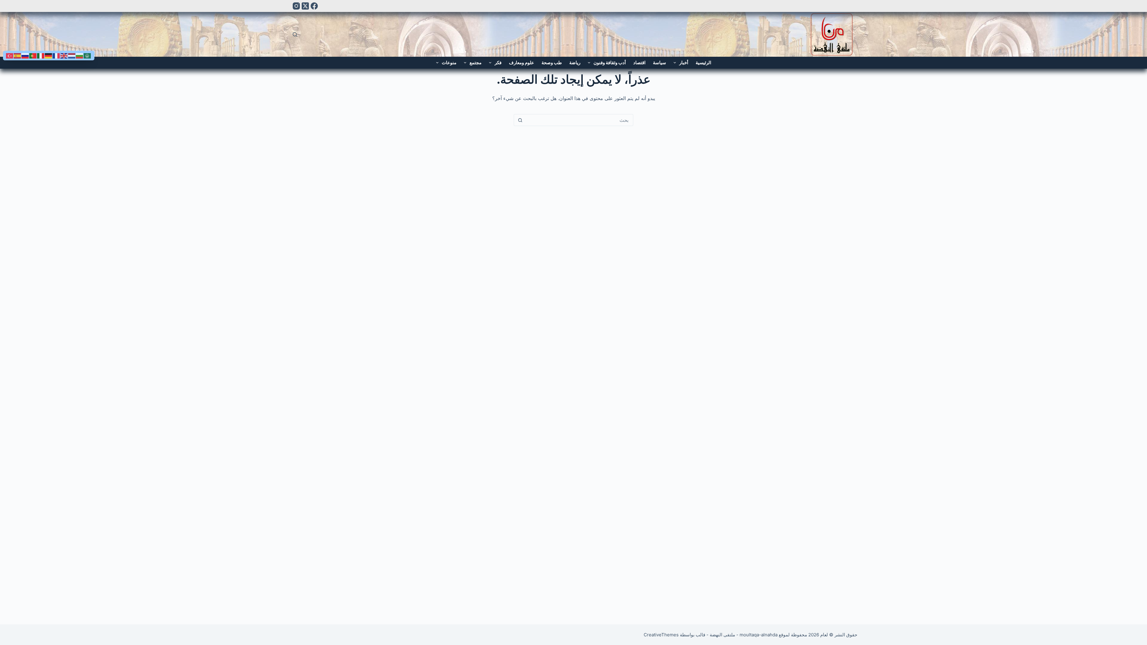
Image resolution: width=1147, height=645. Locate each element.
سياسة (659, 62)
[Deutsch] (49, 55)
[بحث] (295, 34)
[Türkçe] (10, 55)
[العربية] (87, 55)
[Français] (56, 55)
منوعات (449, 62)
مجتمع (476, 62)
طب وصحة (552, 62)
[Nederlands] (72, 55)
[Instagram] (296, 6)
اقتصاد (639, 62)
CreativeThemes (661, 635)
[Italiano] (41, 55)
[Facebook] (314, 6)
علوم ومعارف (521, 62)
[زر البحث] (520, 120)
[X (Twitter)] (305, 6)
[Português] (33, 55)
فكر (498, 62)
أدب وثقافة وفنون (610, 62)
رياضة (574, 62)
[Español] (18, 55)
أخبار (683, 62)
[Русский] (25, 55)
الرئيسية (703, 62)
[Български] (80, 55)
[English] (64, 55)
